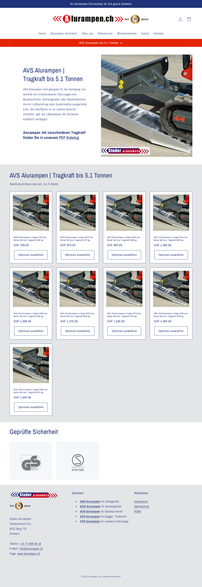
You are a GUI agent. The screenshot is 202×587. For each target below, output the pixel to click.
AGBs (137, 511)
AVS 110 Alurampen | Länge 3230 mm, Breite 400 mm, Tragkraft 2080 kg (77, 315)
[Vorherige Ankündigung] (10, 42)
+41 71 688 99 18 (30, 544)
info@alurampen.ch (31, 548)
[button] (189, 19)
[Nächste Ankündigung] (192, 42)
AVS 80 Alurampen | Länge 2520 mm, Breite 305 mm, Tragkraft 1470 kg (77, 238)
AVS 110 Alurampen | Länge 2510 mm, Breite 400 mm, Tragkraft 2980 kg (171, 238)
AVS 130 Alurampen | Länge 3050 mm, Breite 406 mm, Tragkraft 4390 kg (171, 315)
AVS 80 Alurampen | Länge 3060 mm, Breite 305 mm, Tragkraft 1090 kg (123, 238)
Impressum (141, 501)
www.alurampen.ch (28, 553)
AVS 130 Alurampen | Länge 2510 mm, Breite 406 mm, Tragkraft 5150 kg (124, 315)
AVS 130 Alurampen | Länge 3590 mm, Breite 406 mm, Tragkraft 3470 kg (31, 391)
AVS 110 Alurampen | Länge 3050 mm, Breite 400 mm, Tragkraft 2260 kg (31, 315)
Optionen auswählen (30, 255)
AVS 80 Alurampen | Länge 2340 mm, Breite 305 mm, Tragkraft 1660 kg (30, 238)
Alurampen (94, 576)
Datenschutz (142, 506)
